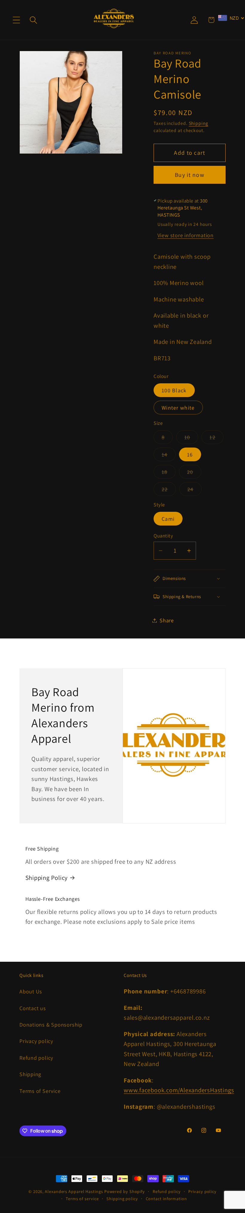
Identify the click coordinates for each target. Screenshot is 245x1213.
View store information (185, 235)
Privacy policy (36, 1040)
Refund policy (36, 1057)
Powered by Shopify (124, 1191)
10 (191, 438)
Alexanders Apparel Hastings (74, 1191)
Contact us (32, 1008)
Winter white (178, 407)
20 (194, 473)
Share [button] (167, 620)
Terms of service (82, 1198)
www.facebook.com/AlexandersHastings (179, 1090)
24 (194, 490)
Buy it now (189, 175)
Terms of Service (39, 1090)
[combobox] (231, 18)
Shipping (198, 123)
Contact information (166, 1198)
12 (216, 438)
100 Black (174, 390)
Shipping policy (122, 1198)
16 (190, 454)
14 (169, 456)
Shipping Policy (46, 878)
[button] (16, 19)
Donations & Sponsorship (50, 1024)
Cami (168, 518)
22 (169, 490)
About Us (30, 991)
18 (169, 473)
